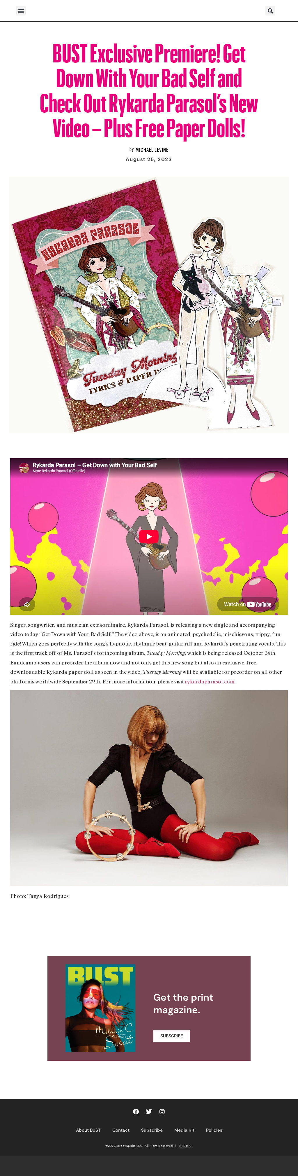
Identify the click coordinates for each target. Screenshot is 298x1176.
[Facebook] (136, 1112)
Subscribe (152, 1130)
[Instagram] (162, 1112)
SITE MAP (186, 1145)
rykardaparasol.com (210, 681)
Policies (214, 1130)
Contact (121, 1130)
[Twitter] (149, 1112)
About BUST (88, 1130)
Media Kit (184, 1130)
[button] (21, 10)
